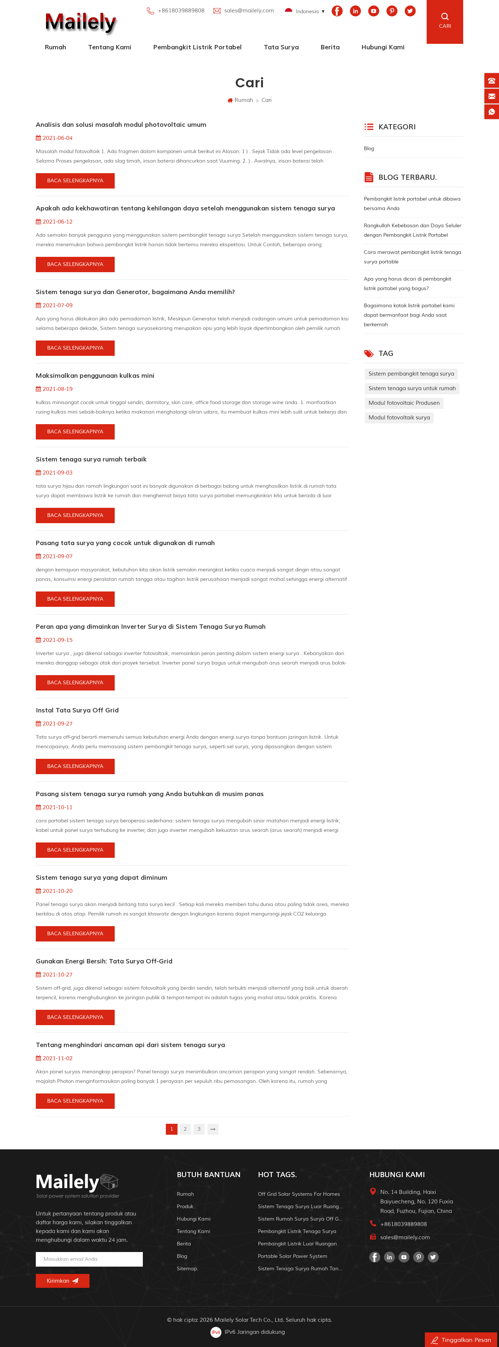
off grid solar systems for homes (299, 1194)
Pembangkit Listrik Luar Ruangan (297, 1244)
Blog (369, 148)
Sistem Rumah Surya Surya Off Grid (300, 1219)
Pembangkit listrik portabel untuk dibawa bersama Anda (412, 204)
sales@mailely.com (249, 10)
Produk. (186, 1206)
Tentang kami (110, 47)
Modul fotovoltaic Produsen (404, 403)
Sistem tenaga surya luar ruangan (300, 1206)
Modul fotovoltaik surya (399, 417)
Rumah (55, 47)
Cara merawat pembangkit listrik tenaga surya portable (412, 257)
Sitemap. (187, 1269)
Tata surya (281, 47)
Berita (330, 47)
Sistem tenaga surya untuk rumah (412, 388)
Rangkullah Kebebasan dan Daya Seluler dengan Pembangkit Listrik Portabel (412, 230)
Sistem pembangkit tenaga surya (411, 373)
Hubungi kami (383, 47)
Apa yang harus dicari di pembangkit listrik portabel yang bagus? (407, 284)
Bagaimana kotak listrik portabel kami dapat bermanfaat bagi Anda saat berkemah (409, 315)
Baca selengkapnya (75, 181)
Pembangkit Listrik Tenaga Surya (297, 1231)
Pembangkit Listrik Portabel (197, 47)
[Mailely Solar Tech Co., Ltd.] (79, 22)
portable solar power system (292, 1256)
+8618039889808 (181, 10)
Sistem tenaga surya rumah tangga (300, 1269)
